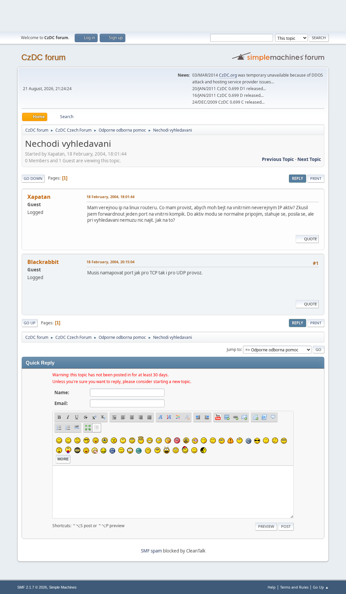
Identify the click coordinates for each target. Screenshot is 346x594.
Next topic (309, 159)
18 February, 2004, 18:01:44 (110, 196)
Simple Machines (63, 587)
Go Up (29, 322)
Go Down (33, 178)
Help (272, 587)
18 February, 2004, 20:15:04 (110, 261)
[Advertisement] (173, 15)
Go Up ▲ (321, 587)
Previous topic (278, 159)
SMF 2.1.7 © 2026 (32, 587)
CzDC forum (43, 57)
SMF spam (151, 551)
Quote (310, 238)
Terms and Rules (294, 587)
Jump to (234, 349)
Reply (297, 178)
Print (315, 178)
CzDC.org (228, 75)
